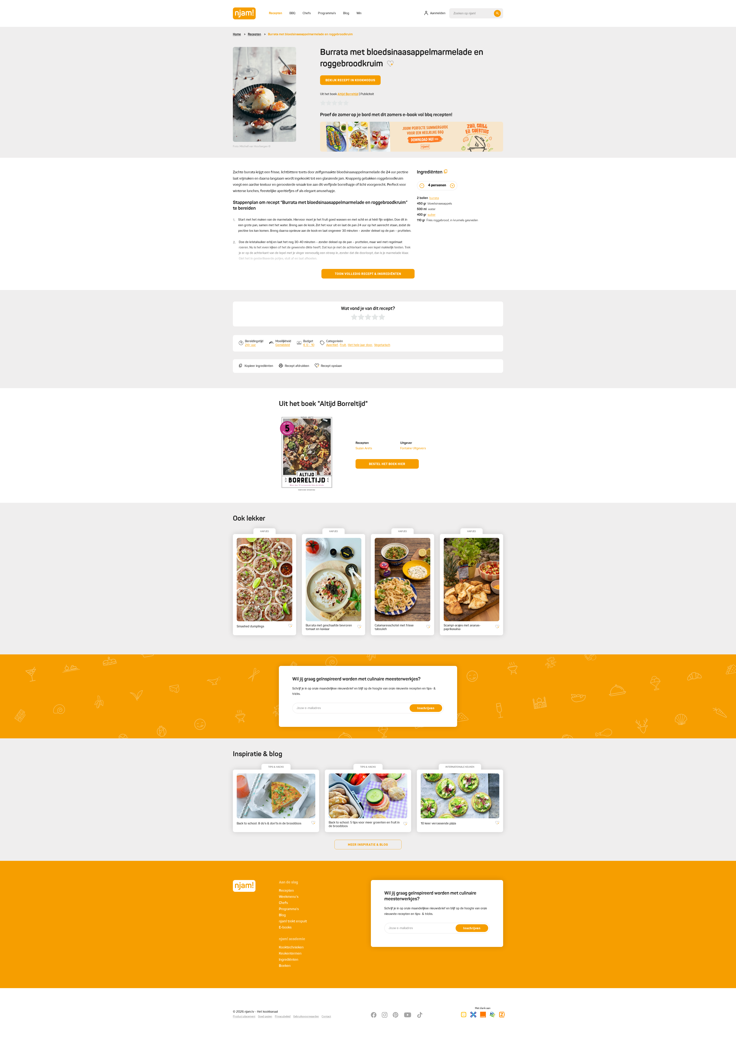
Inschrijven (426, 708)
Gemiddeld (282, 345)
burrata (434, 198)
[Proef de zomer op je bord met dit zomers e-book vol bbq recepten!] (411, 137)
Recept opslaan (331, 366)
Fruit (343, 345)
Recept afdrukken (297, 366)
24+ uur (250, 345)
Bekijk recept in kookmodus (350, 80)
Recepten (254, 34)
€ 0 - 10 (308, 345)
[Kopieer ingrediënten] (445, 172)
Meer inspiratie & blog (368, 844)
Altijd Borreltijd (348, 94)
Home (237, 34)
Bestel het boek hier (387, 464)
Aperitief (332, 345)
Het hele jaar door (360, 345)
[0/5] (334, 103)
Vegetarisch (382, 345)
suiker (431, 214)
